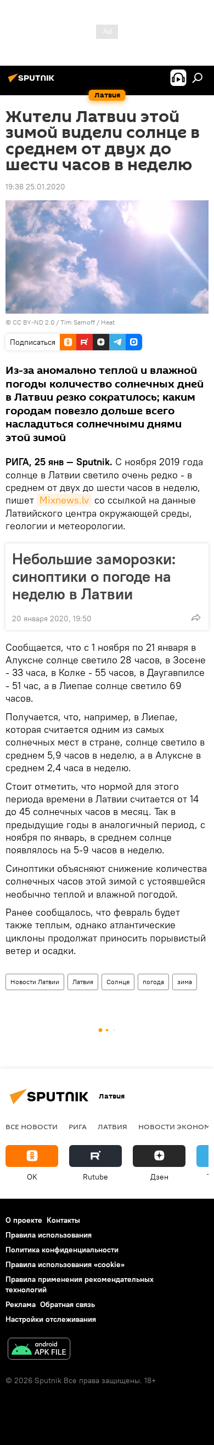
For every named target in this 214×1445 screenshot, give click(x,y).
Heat (108, 322)
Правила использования (48, 1235)
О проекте (23, 1220)
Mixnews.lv (64, 500)
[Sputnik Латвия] (32, 82)
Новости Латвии (34, 982)
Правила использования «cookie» (65, 1264)
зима (184, 982)
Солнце (117, 982)
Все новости (31, 1126)
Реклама (20, 1304)
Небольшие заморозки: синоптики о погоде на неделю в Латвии (94, 576)
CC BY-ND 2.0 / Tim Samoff (54, 322)
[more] (196, 617)
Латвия (82, 982)
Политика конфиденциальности (62, 1250)
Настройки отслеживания (50, 1319)
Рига (78, 1126)
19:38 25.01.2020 (35, 187)
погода (153, 982)
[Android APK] (39, 1350)
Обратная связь (67, 1304)
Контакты (63, 1220)
